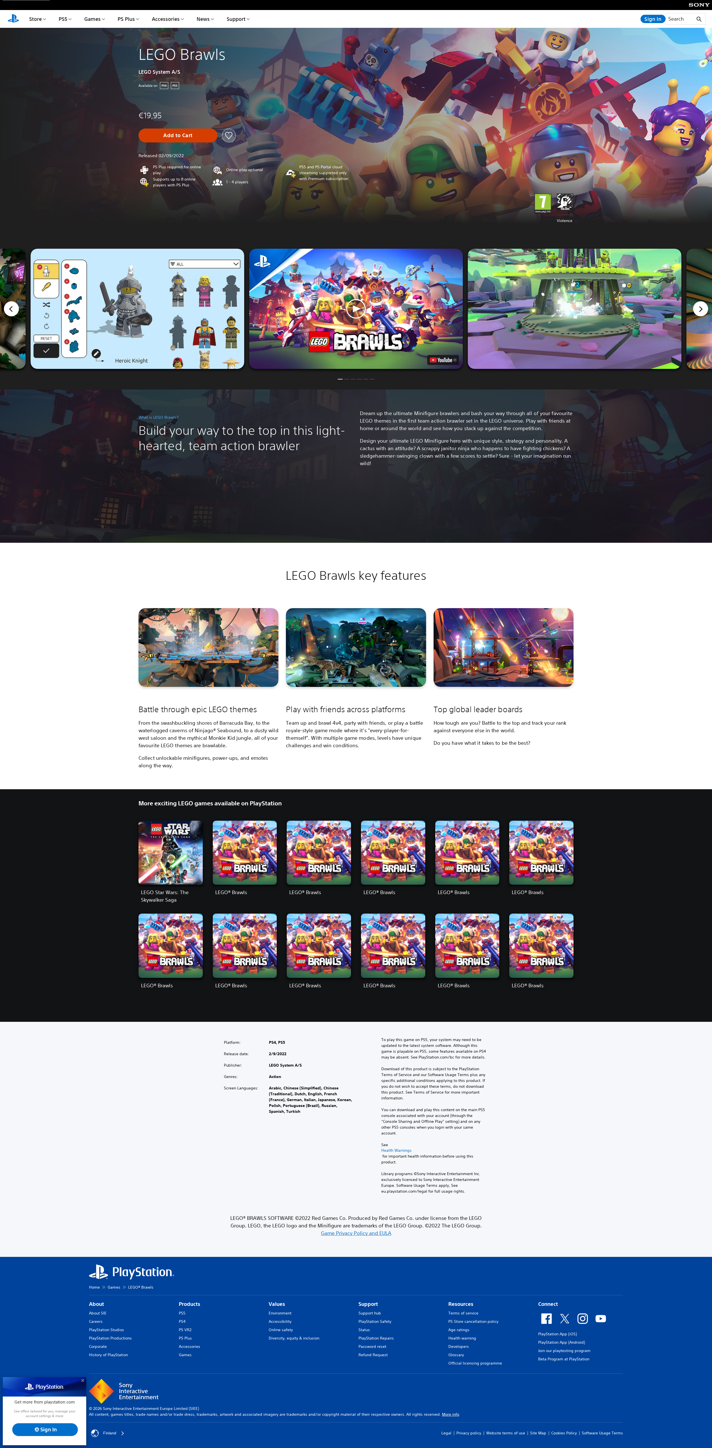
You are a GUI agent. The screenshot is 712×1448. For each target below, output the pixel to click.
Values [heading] (277, 1304)
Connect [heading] (548, 1304)
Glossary (456, 1354)
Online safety (281, 1329)
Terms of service (463, 1313)
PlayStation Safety (375, 1321)
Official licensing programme (475, 1363)
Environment (280, 1313)
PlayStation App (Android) (561, 1342)
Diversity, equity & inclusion (294, 1338)
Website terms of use (505, 1432)
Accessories (166, 19)
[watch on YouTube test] (443, 360)
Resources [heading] (460, 1304)
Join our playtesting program (564, 1350)
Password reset (372, 1346)
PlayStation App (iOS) (557, 1333)
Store (35, 19)
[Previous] (11, 308)
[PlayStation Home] (13, 18)
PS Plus (126, 19)
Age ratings (458, 1329)
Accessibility (280, 1321)
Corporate (98, 1346)
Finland (109, 1433)
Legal (446, 1432)
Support (236, 19)
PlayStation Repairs (376, 1338)
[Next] (700, 308)
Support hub (370, 1313)
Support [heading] (368, 1304)
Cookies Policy (564, 1432)
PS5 (63, 19)
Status (364, 1329)
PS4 (182, 1321)
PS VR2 (185, 1329)
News (203, 19)
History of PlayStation (108, 1354)
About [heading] (96, 1304)
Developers (458, 1346)
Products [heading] (189, 1304)
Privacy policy (468, 1432)
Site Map (538, 1432)
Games (92, 19)
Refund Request (373, 1354)
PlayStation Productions (110, 1338)
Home (94, 1287)
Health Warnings (396, 1150)
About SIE (98, 1313)
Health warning (462, 1338)
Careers (96, 1321)
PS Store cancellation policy (473, 1321)
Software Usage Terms (602, 1432)
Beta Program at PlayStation (563, 1358)
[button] (356, 309)
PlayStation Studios (106, 1329)
